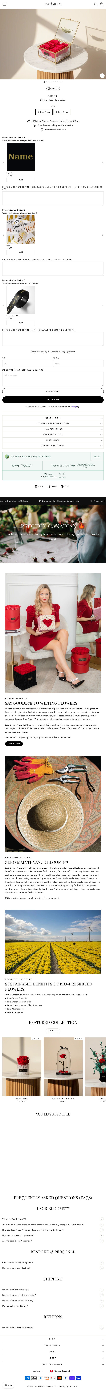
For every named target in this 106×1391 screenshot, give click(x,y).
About (52, 1358)
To (4, 358)
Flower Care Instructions (53, 423)
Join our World (52, 1364)
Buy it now (53, 400)
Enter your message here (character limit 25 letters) (39, 330)
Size (53, 106)
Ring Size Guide (53, 429)
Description (53, 418)
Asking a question (53, 445)
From (56, 358)
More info (97, 456)
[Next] (102, 162)
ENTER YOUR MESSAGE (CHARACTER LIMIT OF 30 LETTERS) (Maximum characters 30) (52, 188)
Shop (52, 1339)
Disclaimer (53, 440)
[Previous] (4, 162)
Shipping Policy (53, 434)
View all (53, 1031)
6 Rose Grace (44, 112)
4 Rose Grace (62, 112)
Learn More (14, 744)
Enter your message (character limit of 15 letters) (37, 260)
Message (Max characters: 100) (23, 370)
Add (21, 179)
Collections (52, 1345)
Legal (52, 1351)
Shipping (43, 100)
